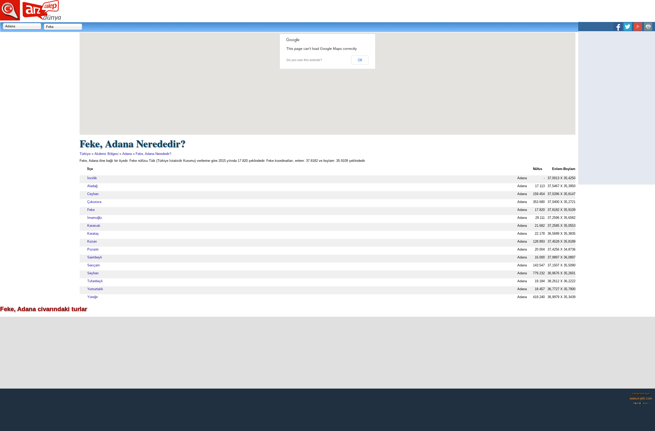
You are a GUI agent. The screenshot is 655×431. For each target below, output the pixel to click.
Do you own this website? (304, 60)
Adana (127, 154)
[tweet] (628, 29)
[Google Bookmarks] (638, 29)
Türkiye (85, 154)
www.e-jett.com (641, 398)
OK (360, 60)
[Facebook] (617, 29)
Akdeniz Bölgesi (106, 154)
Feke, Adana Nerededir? (153, 154)
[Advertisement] (616, 108)
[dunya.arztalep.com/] (30, 18)
